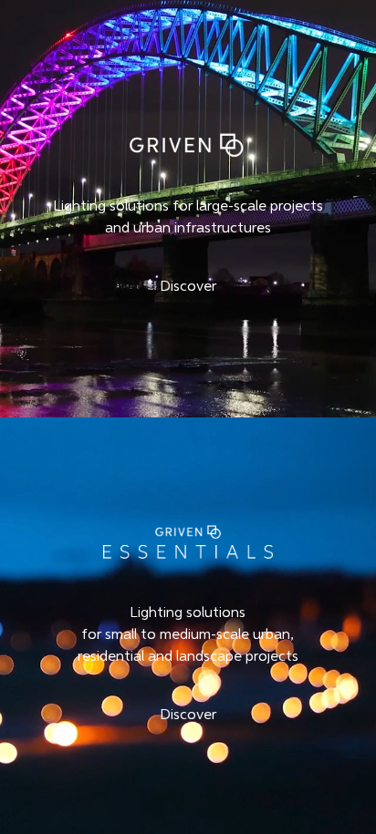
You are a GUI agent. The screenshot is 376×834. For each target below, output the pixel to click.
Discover (188, 287)
